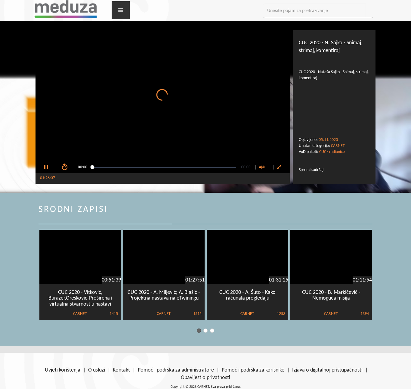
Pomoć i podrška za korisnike (253, 370)
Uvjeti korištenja (62, 370)
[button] (46, 167)
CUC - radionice (332, 152)
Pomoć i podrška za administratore (176, 370)
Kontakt (121, 370)
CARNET (338, 146)
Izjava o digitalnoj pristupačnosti (327, 370)
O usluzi (96, 370)
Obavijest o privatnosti (205, 377)
